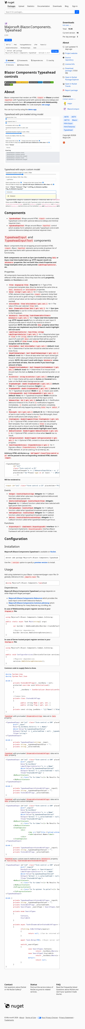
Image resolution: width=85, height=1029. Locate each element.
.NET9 (73, 117)
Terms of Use (31, 1017)
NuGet (53, 552)
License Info (70, 64)
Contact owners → (69, 99)
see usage (46, 104)
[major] (65, 103)
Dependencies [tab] (38, 60)
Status (33, 984)
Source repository (69, 58)
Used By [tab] (51, 60)
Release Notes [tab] (24, 65)
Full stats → (67, 25)
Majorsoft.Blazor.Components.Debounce (25, 598)
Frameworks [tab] (23, 60)
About (21, 1017)
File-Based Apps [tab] (25, 48)
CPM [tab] (35, 45)
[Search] (77, 12)
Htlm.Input (68, 123)
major (69, 103)
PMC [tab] (15, 45)
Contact (8, 984)
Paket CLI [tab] (43, 45)
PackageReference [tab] (25, 45)
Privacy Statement (66, 1017)
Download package (69, 69)
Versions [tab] (10, 65)
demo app (32, 109)
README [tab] (10, 60)
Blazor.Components (75, 109)
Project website (71, 53)
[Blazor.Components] (65, 109)
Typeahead (68, 130)
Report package (71, 90)
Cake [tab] (34, 48)
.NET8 (66, 117)
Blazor (74, 120)
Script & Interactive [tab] (11, 48)
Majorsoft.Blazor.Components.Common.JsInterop (29, 603)
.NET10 (66, 120)
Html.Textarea (69, 127)
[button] (55, 51)
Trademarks (9, 1020)
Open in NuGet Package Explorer (72, 78)
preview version (41, 562)
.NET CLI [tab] (8, 45)
